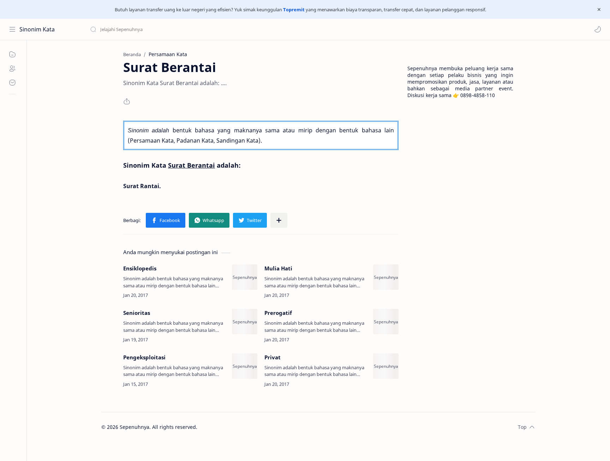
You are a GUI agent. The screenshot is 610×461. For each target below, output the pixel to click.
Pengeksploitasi (144, 357)
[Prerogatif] (386, 321)
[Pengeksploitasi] (244, 366)
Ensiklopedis (139, 268)
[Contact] (12, 83)
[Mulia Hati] (386, 277)
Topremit (294, 9)
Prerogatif (278, 312)
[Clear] (201, 29)
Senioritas (136, 312)
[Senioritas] (244, 321)
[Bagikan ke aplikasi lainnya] (278, 220)
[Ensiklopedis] (244, 277)
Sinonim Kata (37, 29)
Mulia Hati (278, 268)
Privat (272, 357)
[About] (12, 68)
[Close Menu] (599, 9)
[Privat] (386, 366)
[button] (597, 29)
